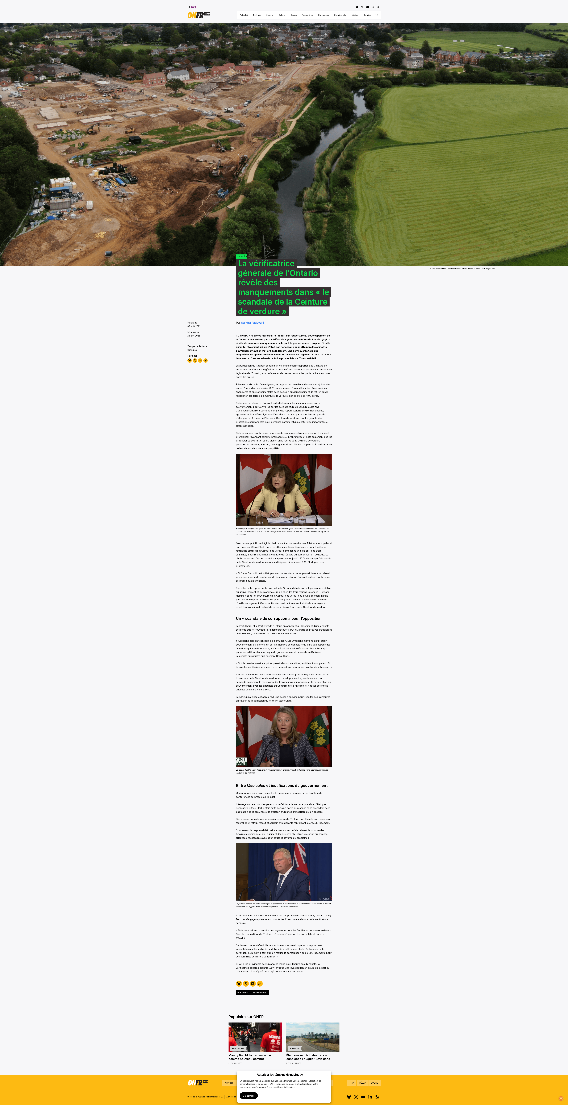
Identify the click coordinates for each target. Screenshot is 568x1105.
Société (269, 15)
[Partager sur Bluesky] (189, 360)
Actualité (244, 15)
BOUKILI (374, 1082)
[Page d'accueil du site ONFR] (198, 15)
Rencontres (307, 15)
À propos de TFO (233, 1097)
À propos (229, 1082)
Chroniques (323, 15)
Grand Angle (340, 15)
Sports (294, 15)
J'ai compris (249, 1096)
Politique (257, 15)
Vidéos (355, 15)
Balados (367, 15)
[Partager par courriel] (200, 360)
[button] (326, 1074)
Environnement (260, 993)
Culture (282, 15)
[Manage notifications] (561, 1098)
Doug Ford (242, 993)
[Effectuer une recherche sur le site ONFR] (376, 15)
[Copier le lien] (205, 360)
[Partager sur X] (195, 360)
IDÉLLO (362, 1082)
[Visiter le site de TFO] (192, 7)
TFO (352, 1082)
